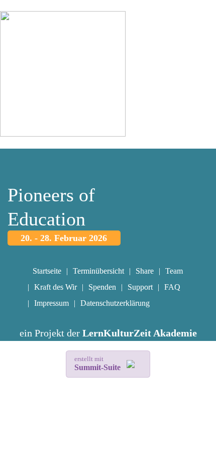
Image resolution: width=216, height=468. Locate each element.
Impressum (51, 303)
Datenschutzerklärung (115, 303)
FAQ (172, 287)
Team (174, 271)
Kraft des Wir (55, 287)
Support (140, 287)
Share (145, 271)
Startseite (47, 271)
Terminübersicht (98, 271)
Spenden (102, 287)
